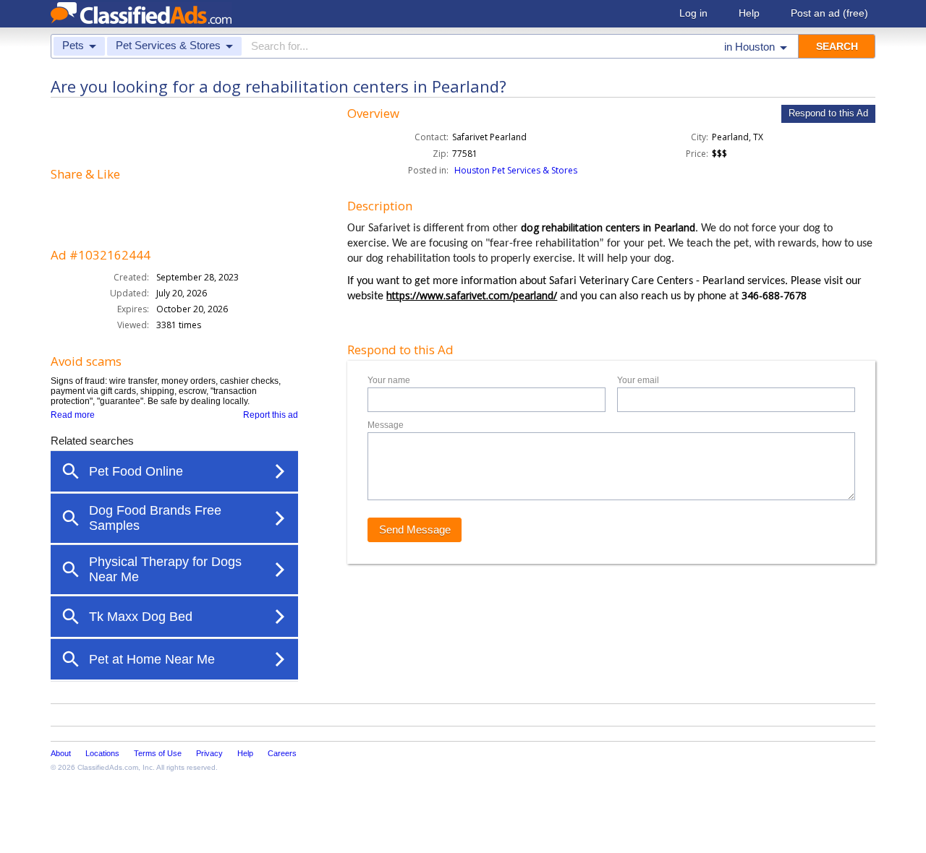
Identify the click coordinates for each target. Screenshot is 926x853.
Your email (638, 380)
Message (386, 425)
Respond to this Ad (828, 113)
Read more (73, 415)
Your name (389, 380)
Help (749, 13)
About (61, 753)
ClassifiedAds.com (107, 767)
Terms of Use (158, 753)
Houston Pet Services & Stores (515, 170)
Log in (693, 13)
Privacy (209, 753)
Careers (282, 753)
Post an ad (829, 13)
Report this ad (270, 415)
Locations (102, 753)
